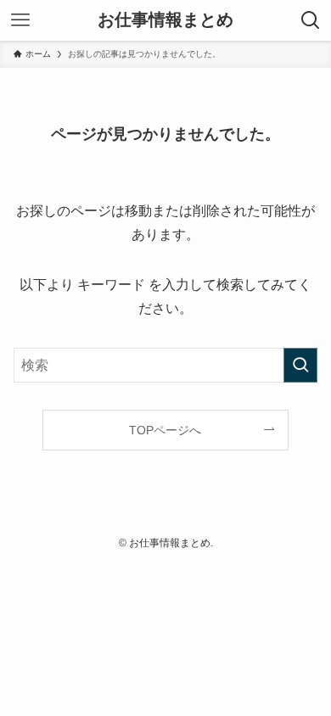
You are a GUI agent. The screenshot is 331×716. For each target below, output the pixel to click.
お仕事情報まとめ (165, 20)
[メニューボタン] (20, 20)
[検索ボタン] (310, 20)
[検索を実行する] (300, 365)
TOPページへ (165, 430)
